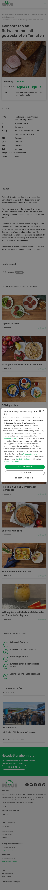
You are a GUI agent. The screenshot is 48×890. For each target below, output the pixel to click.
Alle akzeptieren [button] (25, 467)
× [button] (43, 411)
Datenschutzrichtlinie (11, 462)
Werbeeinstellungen (29, 454)
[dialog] (24, 445)
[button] (24, 478)
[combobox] (40, 411)
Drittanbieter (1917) (10, 438)
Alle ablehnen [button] (25, 473)
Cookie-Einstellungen (23, 459)
